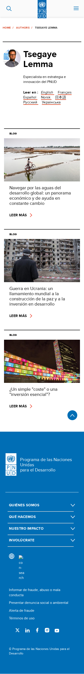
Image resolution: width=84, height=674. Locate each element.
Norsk (46, 97)
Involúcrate (21, 540)
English (47, 92)
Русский (30, 102)
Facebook (37, 630)
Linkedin (27, 630)
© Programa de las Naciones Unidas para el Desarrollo (39, 651)
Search (9, 8)
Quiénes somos (24, 505)
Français (65, 92)
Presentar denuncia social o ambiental (38, 602)
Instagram (47, 630)
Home (7, 27)
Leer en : (30, 92)
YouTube (57, 630)
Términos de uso (21, 618)
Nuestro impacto (26, 528)
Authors (23, 27)
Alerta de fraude (21, 610)
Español (30, 97)
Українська (51, 102)
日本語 (60, 97)
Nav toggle (76, 8)
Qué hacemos (22, 516)
